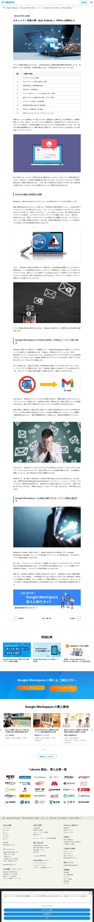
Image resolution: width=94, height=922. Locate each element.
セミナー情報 (68, 879)
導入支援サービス (38, 850)
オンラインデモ (68, 832)
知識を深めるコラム (9, 845)
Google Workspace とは (10, 852)
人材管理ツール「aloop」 (10, 874)
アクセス (66, 883)
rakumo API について (70, 858)
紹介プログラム (68, 855)
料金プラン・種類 (9, 854)
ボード (5, 832)
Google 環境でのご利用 (40, 845)
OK (47, 918)
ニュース (66, 877)
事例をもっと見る (46, 757)
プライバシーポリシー (47, 905)
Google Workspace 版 (71, 865)
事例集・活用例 (38, 830)
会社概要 (66, 872)
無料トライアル (68, 830)
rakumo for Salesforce (10, 872)
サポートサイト (68, 853)
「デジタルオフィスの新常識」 (31, 563)
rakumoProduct (3, 8)
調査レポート (37, 834)
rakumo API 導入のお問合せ (72, 842)
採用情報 (66, 881)
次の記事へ (72, 618)
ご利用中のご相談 (69, 844)
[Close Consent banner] (91, 892)
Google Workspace (12, 8)
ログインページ (68, 851)
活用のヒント (8, 856)
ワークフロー (7, 828)
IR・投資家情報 (68, 874)
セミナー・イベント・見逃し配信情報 (44, 838)
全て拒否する (47, 914)
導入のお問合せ (68, 839)
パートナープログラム (40, 863)
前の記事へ (21, 618)
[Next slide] (92, 730)
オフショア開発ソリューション (12, 878)
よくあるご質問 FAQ (39, 856)
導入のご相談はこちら (31, 688)
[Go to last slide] (1, 730)
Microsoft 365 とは (9, 864)
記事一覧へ (49, 618)
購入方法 (36, 852)
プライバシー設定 (47, 910)
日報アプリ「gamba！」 (10, 876)
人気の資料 (36, 828)
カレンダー (6, 830)
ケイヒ (5, 839)
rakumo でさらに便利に (11, 858)
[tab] (43, 749)
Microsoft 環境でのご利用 (41, 847)
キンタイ (5, 834)
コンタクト (6, 837)
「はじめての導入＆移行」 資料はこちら (63, 688)
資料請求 (84, 2)
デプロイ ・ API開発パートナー (42, 867)
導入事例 (5, 842)
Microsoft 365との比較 (27, 8)
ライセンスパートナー (40, 865)
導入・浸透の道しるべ (10, 861)
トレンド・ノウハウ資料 (40, 832)
